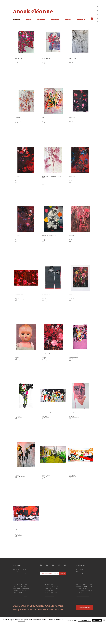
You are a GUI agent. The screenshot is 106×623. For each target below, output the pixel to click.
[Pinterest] (97, 14)
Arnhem (25, 596)
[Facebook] (97, 7)
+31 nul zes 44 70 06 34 (19, 569)
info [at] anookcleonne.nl (20, 571)
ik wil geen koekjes (84, 620)
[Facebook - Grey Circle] (41, 565)
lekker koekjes (97, 620)
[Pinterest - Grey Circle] (53, 565)
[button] (92, 18)
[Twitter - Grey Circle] (47, 565)
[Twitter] (97, 10)
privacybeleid (21, 621)
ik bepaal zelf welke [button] (72, 620)
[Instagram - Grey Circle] (59, 565)
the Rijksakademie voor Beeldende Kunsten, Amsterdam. (21, 590)
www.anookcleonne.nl (19, 574)
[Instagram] (97, 18)
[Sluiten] (104, 620)
